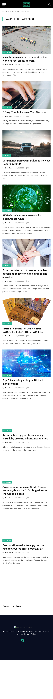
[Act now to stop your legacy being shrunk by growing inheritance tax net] (26, 418)
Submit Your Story (36, 632)
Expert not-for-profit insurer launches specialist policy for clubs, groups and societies (25, 274)
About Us (13, 632)
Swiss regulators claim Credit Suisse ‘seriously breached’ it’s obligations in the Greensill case (24, 490)
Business (7, 52)
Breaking (7, 482)
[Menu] (4, 4)
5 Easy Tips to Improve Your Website (24, 112)
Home (5, 632)
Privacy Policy (30, 634)
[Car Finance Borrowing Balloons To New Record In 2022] (26, 143)
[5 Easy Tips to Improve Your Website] (26, 94)
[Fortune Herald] (26, 4)
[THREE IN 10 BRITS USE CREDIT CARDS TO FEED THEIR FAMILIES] (26, 311)
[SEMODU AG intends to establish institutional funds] (26, 198)
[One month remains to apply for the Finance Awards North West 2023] (26, 528)
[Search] (49, 4)
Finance (6, 155)
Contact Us (23, 632)
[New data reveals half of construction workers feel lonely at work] (26, 40)
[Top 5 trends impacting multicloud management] (26, 363)
